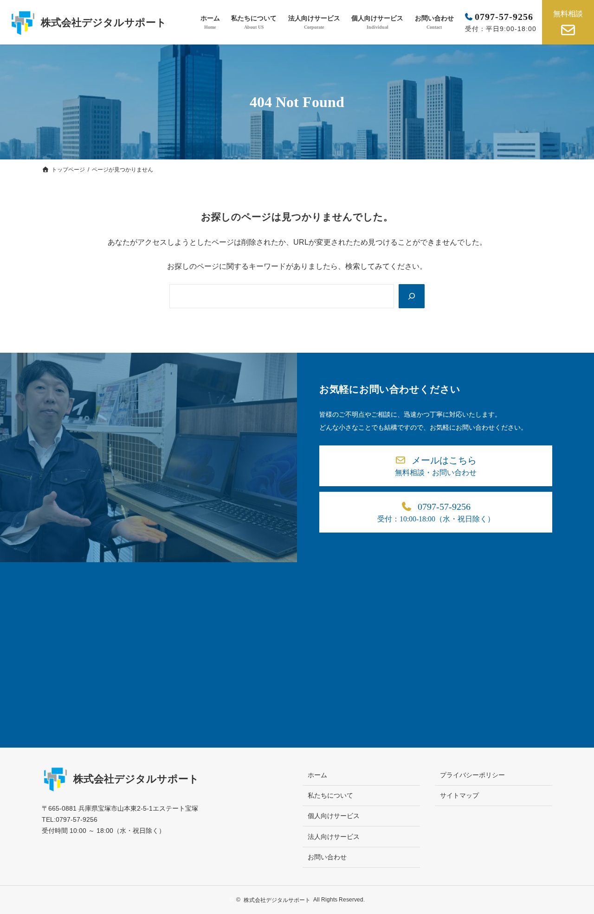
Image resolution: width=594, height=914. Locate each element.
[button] (435, 465)
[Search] (412, 296)
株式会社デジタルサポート (104, 22)
